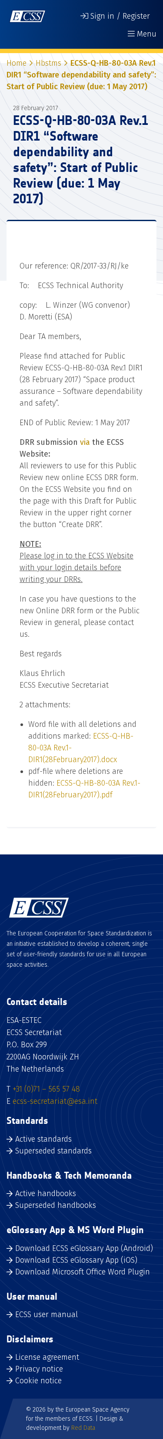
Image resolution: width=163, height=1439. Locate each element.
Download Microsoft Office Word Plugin (82, 1272)
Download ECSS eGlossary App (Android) (84, 1248)
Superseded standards (53, 1151)
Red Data (83, 1428)
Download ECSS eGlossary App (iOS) (76, 1260)
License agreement (47, 1357)
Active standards (43, 1139)
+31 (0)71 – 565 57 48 (46, 1089)
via (85, 442)
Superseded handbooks (55, 1205)
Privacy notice (39, 1369)
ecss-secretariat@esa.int (55, 1101)
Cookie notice (38, 1380)
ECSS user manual (46, 1314)
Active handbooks (45, 1193)
